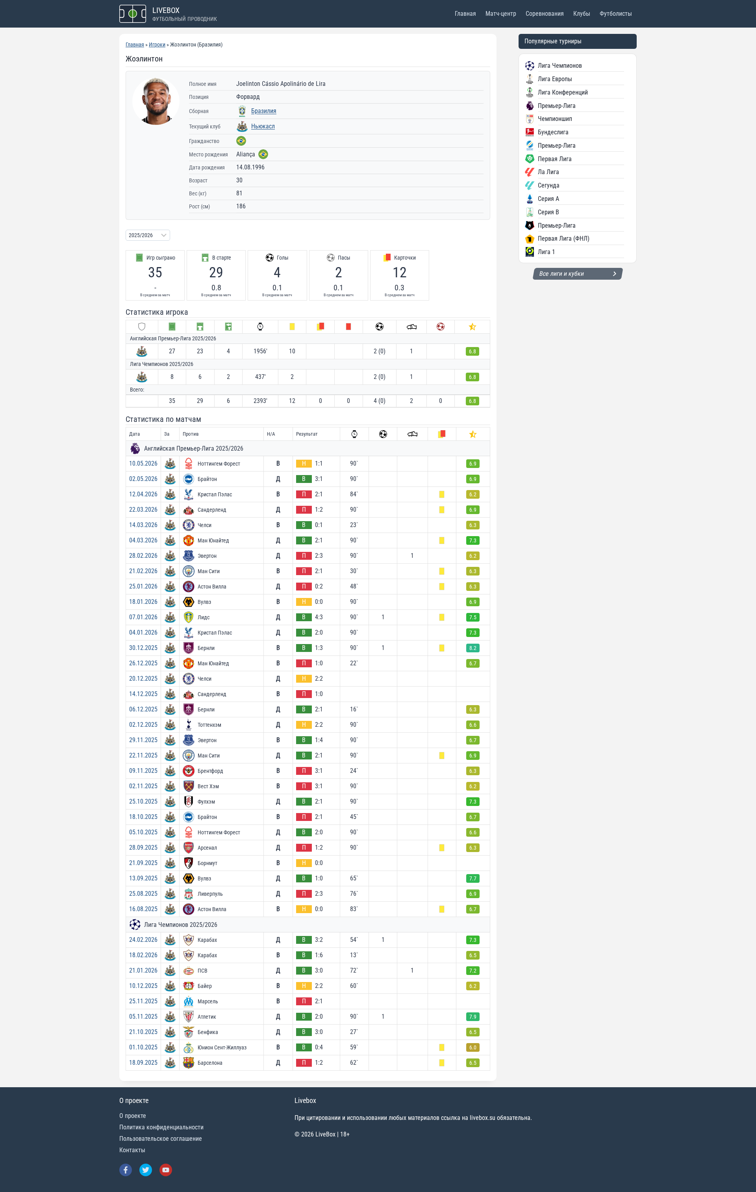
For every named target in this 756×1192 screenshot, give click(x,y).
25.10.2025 (143, 801)
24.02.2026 (143, 939)
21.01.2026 (143, 970)
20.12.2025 (143, 678)
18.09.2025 (143, 1062)
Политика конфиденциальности (161, 1127)
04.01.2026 (143, 632)
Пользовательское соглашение (160, 1138)
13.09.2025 (143, 878)
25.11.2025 (143, 1001)
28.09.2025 (143, 847)
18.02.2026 (143, 955)
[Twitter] (145, 1170)
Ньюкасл (263, 126)
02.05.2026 (143, 479)
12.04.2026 (143, 494)
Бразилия (263, 111)
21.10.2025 (143, 1032)
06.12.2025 (143, 709)
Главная (465, 13)
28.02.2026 (143, 555)
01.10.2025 (143, 1047)
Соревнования (545, 13)
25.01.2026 (143, 586)
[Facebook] (125, 1170)
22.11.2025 (143, 755)
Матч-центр (500, 13)
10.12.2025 (143, 986)
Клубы (581, 13)
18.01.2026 (143, 601)
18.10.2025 (143, 817)
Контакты (132, 1150)
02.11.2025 (143, 786)
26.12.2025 (143, 663)
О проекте (132, 1116)
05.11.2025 (143, 1016)
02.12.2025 (143, 724)
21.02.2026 (143, 571)
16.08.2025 (143, 909)
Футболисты (616, 13)
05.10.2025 (143, 832)
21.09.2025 (143, 863)
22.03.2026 (143, 509)
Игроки (157, 44)
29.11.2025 (143, 740)
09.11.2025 (143, 770)
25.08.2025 (143, 893)
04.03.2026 (143, 540)
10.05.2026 (143, 463)
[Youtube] (165, 1170)
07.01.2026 (143, 617)
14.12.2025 (143, 694)
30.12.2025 (143, 648)
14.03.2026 (143, 525)
